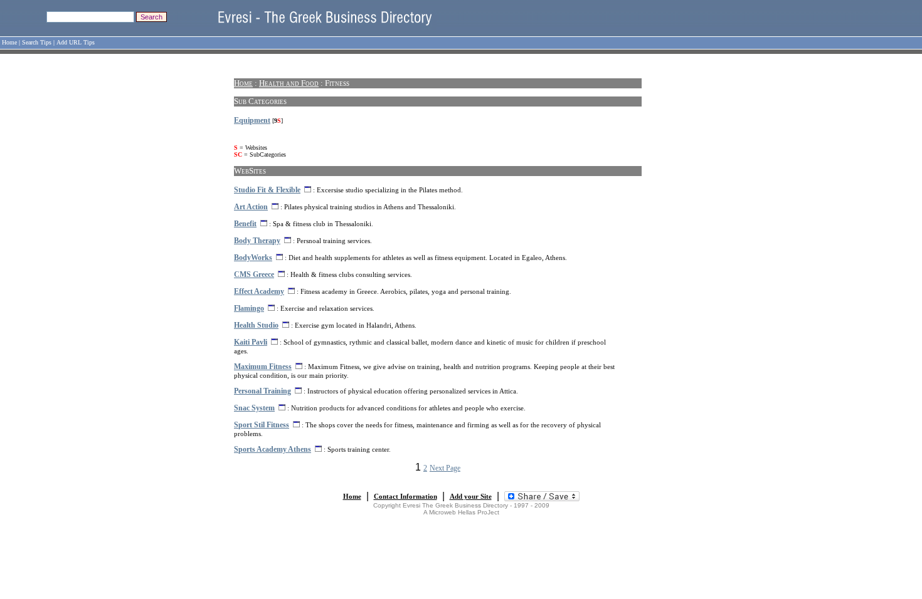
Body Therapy (257, 240)
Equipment (252, 120)
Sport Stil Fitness (261, 424)
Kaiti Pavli (250, 342)
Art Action (251, 206)
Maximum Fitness (263, 366)
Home (9, 42)
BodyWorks (253, 257)
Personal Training (262, 391)
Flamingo (249, 308)
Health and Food (289, 83)
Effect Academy (259, 291)
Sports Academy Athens (272, 449)
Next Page (445, 468)
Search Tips (36, 42)
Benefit (245, 223)
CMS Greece (254, 274)
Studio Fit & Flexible (267, 189)
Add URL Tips (75, 42)
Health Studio (256, 325)
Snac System (254, 408)
